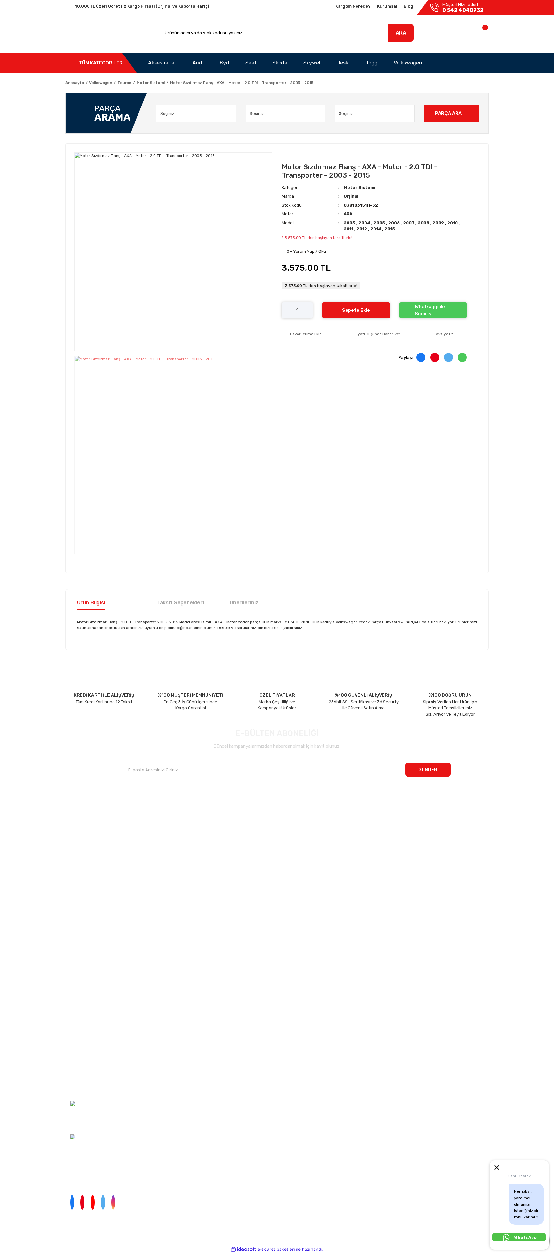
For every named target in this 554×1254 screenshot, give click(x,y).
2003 (350, 222)
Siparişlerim (76, 834)
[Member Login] (442, 34)
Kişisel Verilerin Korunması (80, 1051)
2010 (453, 222)
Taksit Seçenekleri (180, 603)
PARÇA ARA (448, 113)
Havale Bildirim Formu (77, 1075)
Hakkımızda (76, 809)
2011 (349, 228)
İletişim (72, 822)
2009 (438, 222)
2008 (424, 222)
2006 (394, 222)
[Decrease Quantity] (286, 310)
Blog (408, 6)
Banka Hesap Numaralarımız (93, 847)
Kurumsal (387, 6)
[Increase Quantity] (308, 310)
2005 (380, 222)
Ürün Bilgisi (91, 603)
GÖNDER (427, 769)
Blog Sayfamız (79, 859)
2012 (362, 228)
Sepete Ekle (356, 310)
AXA (348, 213)
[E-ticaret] (276, 1249)
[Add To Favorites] (302, 334)
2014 (376, 228)
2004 (364, 222)
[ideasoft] (243, 1249)
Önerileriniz (244, 603)
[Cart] (478, 34)
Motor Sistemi (359, 187)
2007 (409, 222)
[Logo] (95, 33)
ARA (401, 33)
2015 (389, 228)
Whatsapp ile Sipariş (430, 310)
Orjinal (351, 196)
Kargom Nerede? (353, 6)
